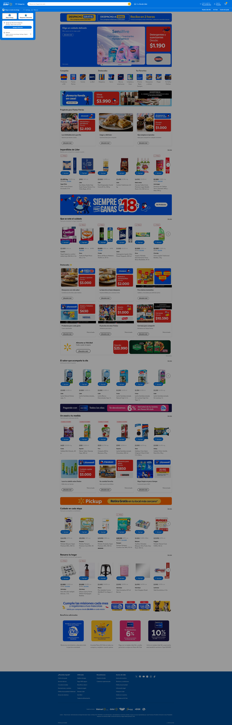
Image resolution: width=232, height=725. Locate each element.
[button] (205, 4)
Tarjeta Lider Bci (206, 10)
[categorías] (129, 4)
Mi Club (215, 10)
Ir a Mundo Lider (142, 4)
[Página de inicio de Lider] (7, 4)
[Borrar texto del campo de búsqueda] (126, 4)
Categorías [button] (21, 4)
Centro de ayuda (224, 10)
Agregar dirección (18, 27)
